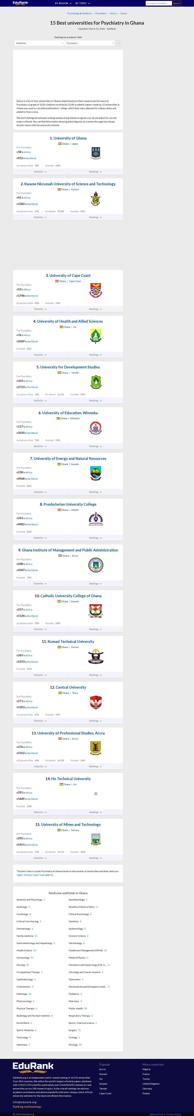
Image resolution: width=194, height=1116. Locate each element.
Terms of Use (156, 1114)
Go (118, 43)
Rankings (94, 171)
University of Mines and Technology (68, 824)
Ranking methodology (27, 1106)
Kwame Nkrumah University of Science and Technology (68, 184)
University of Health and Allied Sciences (68, 321)
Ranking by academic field (68, 37)
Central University (68, 687)
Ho (51, 874)
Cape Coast (38, 874)
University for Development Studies (68, 367)
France (146, 1073)
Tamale (103, 1088)
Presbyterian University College (68, 504)
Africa (113, 13)
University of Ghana (68, 138)
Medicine (87, 13)
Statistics (39, 171)
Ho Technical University (68, 778)
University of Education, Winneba (68, 413)
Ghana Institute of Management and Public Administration (68, 550)
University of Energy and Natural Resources (68, 458)
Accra (102, 1069)
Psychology (73, 13)
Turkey (146, 1078)
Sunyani (103, 1083)
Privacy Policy (173, 1114)
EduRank (111, 28)
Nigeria (146, 1069)
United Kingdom (151, 1083)
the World (31, 158)
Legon (20, 874)
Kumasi (28, 874)
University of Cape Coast (68, 275)
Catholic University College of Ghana (68, 596)
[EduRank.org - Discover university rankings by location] (20, 3)
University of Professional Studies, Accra (68, 733)
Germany (147, 1088)
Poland (146, 1093)
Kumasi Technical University (68, 641)
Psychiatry (100, 13)
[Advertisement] (39, 75)
